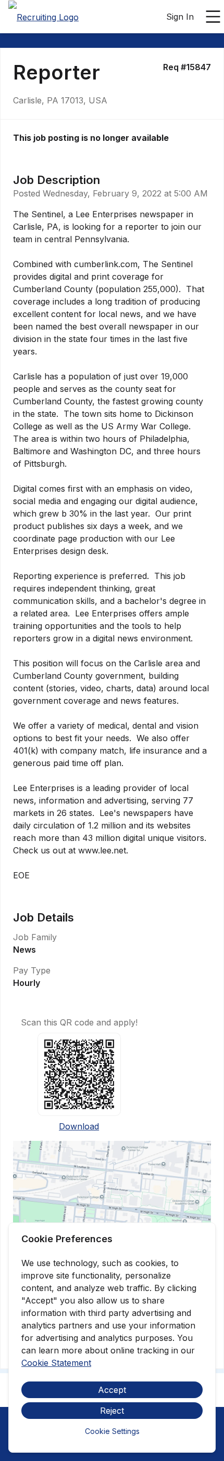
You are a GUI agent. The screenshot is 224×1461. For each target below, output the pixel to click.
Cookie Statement (56, 1363)
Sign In (180, 16)
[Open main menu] (213, 16)
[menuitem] (43, 17)
